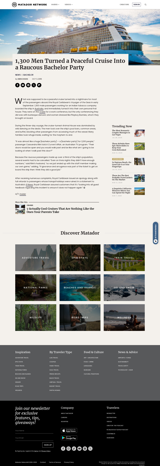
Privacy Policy (93, 248)
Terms (83, 248)
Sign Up (101, 242)
